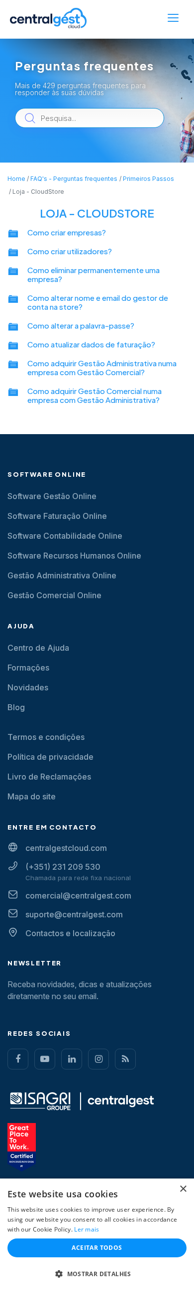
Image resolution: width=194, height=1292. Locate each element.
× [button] (183, 1189)
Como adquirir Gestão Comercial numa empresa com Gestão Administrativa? (94, 395)
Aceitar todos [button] (97, 1247)
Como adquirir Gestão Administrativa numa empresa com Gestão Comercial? (102, 367)
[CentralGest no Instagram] (98, 1059)
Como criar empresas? (66, 232)
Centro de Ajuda (38, 648)
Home (16, 178)
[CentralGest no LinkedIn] (71, 1059)
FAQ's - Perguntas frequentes (73, 178)
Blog (16, 707)
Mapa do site (31, 796)
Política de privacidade (50, 757)
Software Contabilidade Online (64, 536)
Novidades (27, 687)
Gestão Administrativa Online (61, 575)
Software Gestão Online (52, 496)
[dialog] (97, 1235)
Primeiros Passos (148, 178)
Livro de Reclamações (49, 777)
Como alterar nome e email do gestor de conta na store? (97, 302)
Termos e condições (46, 737)
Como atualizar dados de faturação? (91, 344)
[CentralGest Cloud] (48, 18)
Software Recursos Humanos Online (74, 556)
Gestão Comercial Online (54, 595)
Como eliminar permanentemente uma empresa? (93, 274)
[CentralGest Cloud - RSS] (125, 1059)
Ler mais (86, 1229)
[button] (97, 1274)
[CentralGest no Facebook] (17, 1059)
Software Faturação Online (57, 516)
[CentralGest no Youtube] (44, 1059)
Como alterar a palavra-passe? (80, 325)
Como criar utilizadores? (69, 251)
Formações (28, 668)
